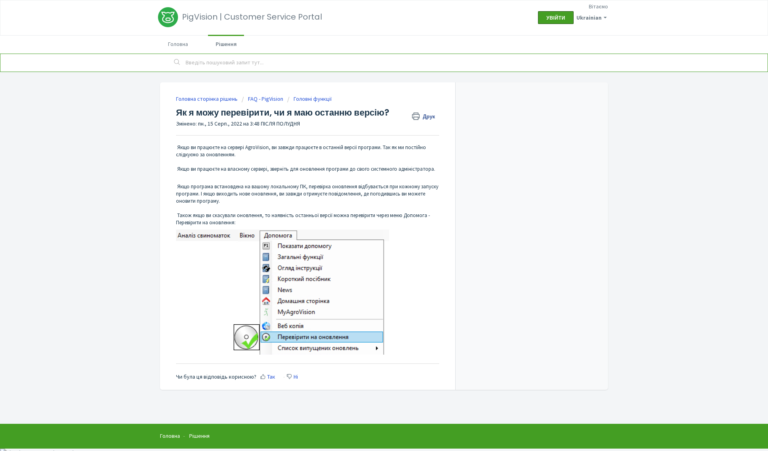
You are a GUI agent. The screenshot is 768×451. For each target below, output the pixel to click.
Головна (178, 44)
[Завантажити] (369, 120)
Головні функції (313, 98)
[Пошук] (177, 63)
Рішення (226, 44)
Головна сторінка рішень (207, 98)
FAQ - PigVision (265, 98)
